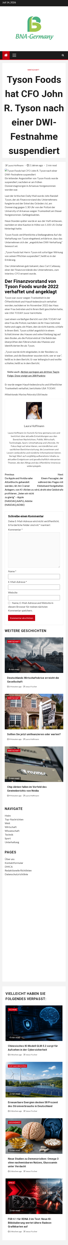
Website (12, 592)
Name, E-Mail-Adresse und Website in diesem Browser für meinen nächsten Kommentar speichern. (30, 606)
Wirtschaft (33, 70)
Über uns (10, 859)
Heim (8, 815)
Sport (8, 838)
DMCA (9, 866)
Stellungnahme (45, 234)
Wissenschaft (12, 830)
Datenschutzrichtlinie (16, 874)
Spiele (11, 1182)
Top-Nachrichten (14, 819)
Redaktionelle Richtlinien (18, 870)
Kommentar (15, 529)
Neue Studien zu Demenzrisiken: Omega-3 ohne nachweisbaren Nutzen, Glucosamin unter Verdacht (33, 1162)
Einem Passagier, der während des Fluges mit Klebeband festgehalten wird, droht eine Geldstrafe (48, 482)
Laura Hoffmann (16, 165)
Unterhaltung (12, 842)
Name (12, 571)
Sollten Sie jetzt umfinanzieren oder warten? (34, 734)
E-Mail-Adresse (17, 581)
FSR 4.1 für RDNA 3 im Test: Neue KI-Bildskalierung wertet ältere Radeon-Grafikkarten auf (30, 1223)
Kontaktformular (14, 862)
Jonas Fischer (31, 686)
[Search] (63, 55)
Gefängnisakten (30, 214)
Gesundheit (14, 1122)
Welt (7, 823)
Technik (9, 834)
